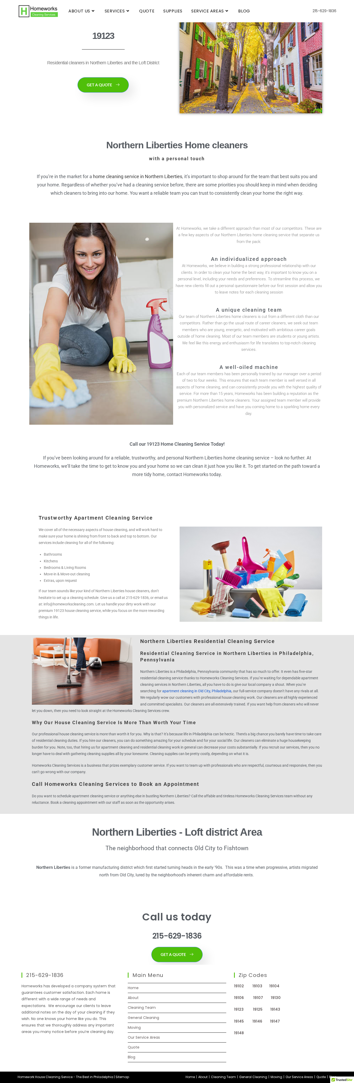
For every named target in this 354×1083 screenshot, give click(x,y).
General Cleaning (143, 1017)
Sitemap (122, 1077)
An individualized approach (249, 259)
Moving (134, 1027)
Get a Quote (99, 84)
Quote (133, 1047)
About (133, 997)
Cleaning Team (142, 1007)
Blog (131, 1057)
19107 (262, 997)
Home (133, 987)
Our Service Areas (144, 1037)
